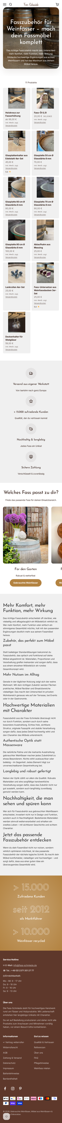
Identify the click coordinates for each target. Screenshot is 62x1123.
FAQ (36, 1058)
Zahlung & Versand (12, 1058)
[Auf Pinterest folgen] (20, 1089)
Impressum (8, 1068)
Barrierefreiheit (10, 1078)
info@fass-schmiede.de (25, 965)
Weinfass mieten (42, 1068)
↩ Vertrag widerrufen (13, 1042)
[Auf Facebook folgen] (5, 1089)
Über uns (38, 1052)
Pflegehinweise (41, 1063)
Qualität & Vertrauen (44, 1042)
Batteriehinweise (11, 1073)
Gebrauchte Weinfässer (25, 582)
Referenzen (39, 1047)
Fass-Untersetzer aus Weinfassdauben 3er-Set (45, 290)
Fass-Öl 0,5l (40, 112)
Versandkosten (11, 125)
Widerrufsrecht (10, 1047)
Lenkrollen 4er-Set (15, 287)
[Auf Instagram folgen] (13, 1089)
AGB (5, 1052)
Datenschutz (9, 1063)
